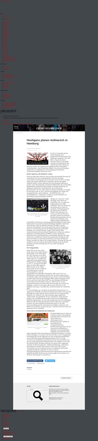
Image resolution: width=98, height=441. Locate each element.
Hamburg (29, 369)
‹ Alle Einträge (18, 132)
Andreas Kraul (54, 204)
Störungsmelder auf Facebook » (56, 397)
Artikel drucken (41, 363)
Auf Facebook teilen (36, 360)
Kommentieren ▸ (66, 378)
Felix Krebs (32, 363)
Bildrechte (6, 428)
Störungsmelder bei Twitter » (55, 398)
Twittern (51, 360)
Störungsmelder (49, 128)
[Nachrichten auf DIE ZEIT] (9, 112)
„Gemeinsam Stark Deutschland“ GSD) (54, 222)
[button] (3, 13)
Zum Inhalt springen (5, 1)
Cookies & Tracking (8, 436)
